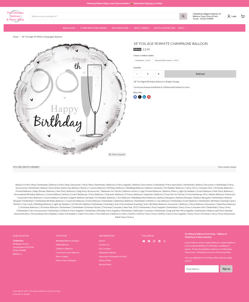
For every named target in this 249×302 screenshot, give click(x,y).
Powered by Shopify (21, 294)
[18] (18, 164)
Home (15, 37)
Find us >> (17, 253)
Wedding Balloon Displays (67, 240)
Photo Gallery (62, 256)
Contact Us (104, 244)
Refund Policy (105, 264)
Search (102, 240)
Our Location (105, 248)
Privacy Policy (105, 260)
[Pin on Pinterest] (149, 97)
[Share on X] (140, 97)
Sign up (226, 268)
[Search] (183, 16)
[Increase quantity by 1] (158, 74)
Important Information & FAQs (113, 256)
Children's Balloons (64, 248)
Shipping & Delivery (107, 252)
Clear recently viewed (227, 167)
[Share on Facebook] (135, 97)
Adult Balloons (62, 244)
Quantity (137, 68)
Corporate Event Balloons (68, 252)
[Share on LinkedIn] (144, 97)
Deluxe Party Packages (66, 260)
